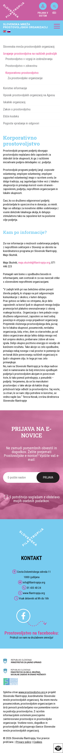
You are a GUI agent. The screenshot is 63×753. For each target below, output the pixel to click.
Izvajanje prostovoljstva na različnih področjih (30, 53)
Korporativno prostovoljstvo (22, 73)
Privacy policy (23, 742)
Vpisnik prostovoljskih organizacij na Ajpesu (29, 95)
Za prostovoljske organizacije (25, 78)
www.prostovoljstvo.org (32, 692)
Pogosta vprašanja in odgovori (21, 123)
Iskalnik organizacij (14, 102)
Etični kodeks (11, 116)
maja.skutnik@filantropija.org (34, 262)
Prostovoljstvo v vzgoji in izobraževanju (28, 59)
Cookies (37, 742)
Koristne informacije (15, 88)
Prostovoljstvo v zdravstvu (21, 66)
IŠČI (54, 12)
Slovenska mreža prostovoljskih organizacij (28, 46)
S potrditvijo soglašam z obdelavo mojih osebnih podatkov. (34, 499)
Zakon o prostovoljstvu (16, 109)
